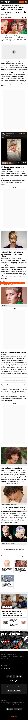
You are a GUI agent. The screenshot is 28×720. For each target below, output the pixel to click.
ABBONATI (21, 1)
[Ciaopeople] (14, 716)
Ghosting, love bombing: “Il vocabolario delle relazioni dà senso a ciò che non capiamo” (12, 613)
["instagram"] (5, 642)
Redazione (22, 656)
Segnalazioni (9, 654)
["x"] (11, 642)
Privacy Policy (16, 654)
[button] (26, 17)
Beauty (2, 552)
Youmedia (3, 654)
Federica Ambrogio (8, 17)
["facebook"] (14, 642)
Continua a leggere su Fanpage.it (14, 549)
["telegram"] (17, 642)
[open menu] (1, 1)
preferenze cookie (5, 658)
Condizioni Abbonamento (13, 656)
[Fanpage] (14, 681)
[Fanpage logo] (7, 2)
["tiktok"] (2, 642)
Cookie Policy (4, 656)
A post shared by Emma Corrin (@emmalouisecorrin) (14, 380)
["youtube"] (8, 642)
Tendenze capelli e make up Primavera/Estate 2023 (11, 5)
